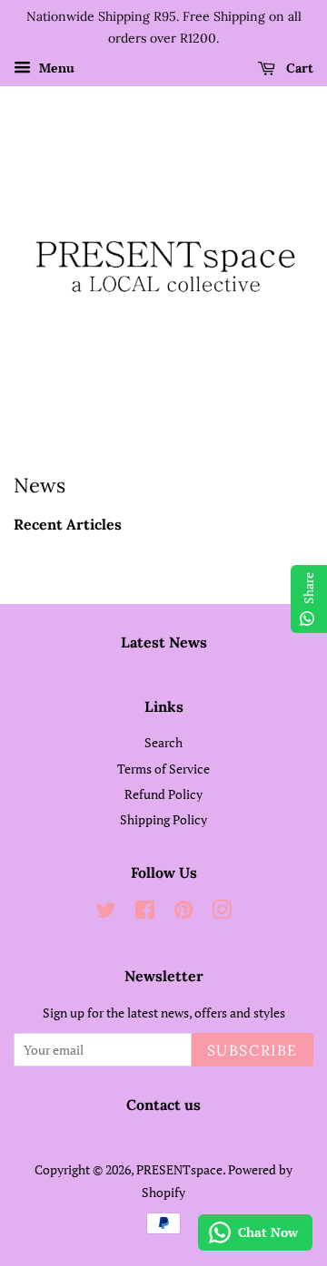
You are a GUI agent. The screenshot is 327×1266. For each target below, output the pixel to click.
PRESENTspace (179, 1169)
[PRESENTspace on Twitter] (106, 912)
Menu (54, 67)
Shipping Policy (163, 819)
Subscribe (252, 1050)
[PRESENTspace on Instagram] (222, 912)
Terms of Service (163, 768)
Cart (297, 68)
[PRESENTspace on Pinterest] (183, 912)
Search (163, 742)
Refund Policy (163, 794)
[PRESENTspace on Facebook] (144, 912)
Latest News (164, 642)
